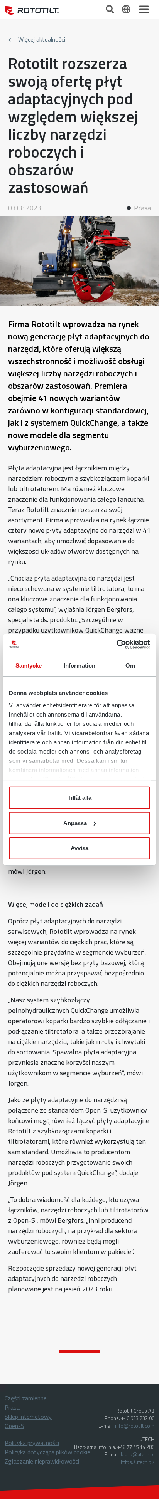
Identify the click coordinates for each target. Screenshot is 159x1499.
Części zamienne (26, 1398)
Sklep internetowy (28, 1416)
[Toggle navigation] (144, 9)
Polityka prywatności (32, 1442)
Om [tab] (130, 665)
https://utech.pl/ (137, 1462)
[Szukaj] (111, 8)
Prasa (12, 1407)
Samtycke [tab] (28, 665)
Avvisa (79, 848)
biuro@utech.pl (137, 1454)
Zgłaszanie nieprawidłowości (42, 1461)
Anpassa (75, 822)
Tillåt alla (79, 797)
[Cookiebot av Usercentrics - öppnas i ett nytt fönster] (116, 644)
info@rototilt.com (134, 1426)
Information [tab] (79, 665)
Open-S (14, 1425)
